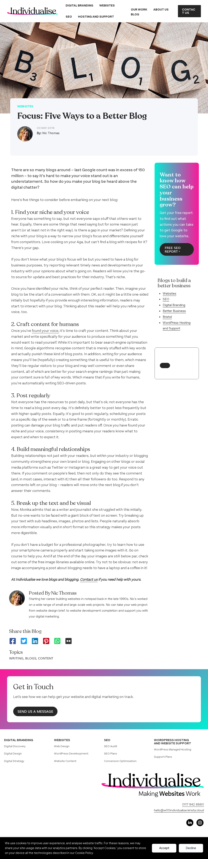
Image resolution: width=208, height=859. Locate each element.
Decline (191, 848)
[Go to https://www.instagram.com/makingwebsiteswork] (200, 822)
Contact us (89, 579)
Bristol (167, 317)
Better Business (174, 311)
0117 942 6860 (193, 804)
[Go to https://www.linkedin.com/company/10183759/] (190, 822)
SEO (166, 299)
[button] (189, 11)
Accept (164, 848)
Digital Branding (174, 305)
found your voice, (45, 330)
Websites (25, 106)
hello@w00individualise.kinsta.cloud (179, 810)
